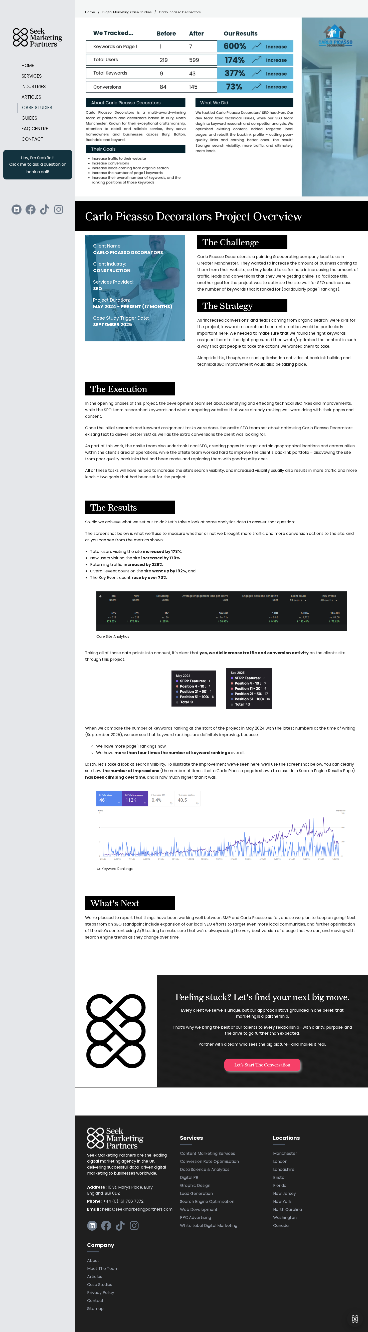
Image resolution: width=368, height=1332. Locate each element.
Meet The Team (102, 1269)
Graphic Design (195, 1186)
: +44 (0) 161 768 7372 (115, 1201)
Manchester (285, 1154)
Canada (281, 1226)
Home (28, 66)
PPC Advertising (195, 1218)
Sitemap (95, 1309)
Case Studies (37, 108)
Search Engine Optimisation (207, 1202)
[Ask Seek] (355, 1319)
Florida (279, 1186)
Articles (31, 97)
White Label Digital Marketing (208, 1226)
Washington (285, 1218)
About (93, 1261)
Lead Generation (196, 1194)
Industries (34, 87)
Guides (29, 118)
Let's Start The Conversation (262, 1064)
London (280, 1162)
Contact (33, 139)
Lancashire (283, 1170)
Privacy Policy (100, 1293)
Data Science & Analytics (204, 1170)
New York (282, 1202)
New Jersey (284, 1194)
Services (32, 76)
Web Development (199, 1210)
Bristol (279, 1178)
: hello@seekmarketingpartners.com (129, 1209)
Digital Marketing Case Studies (127, 12)
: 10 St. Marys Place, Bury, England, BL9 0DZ (120, 1190)
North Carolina (287, 1210)
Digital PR (189, 1178)
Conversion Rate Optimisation (209, 1162)
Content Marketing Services (207, 1154)
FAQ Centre (35, 129)
